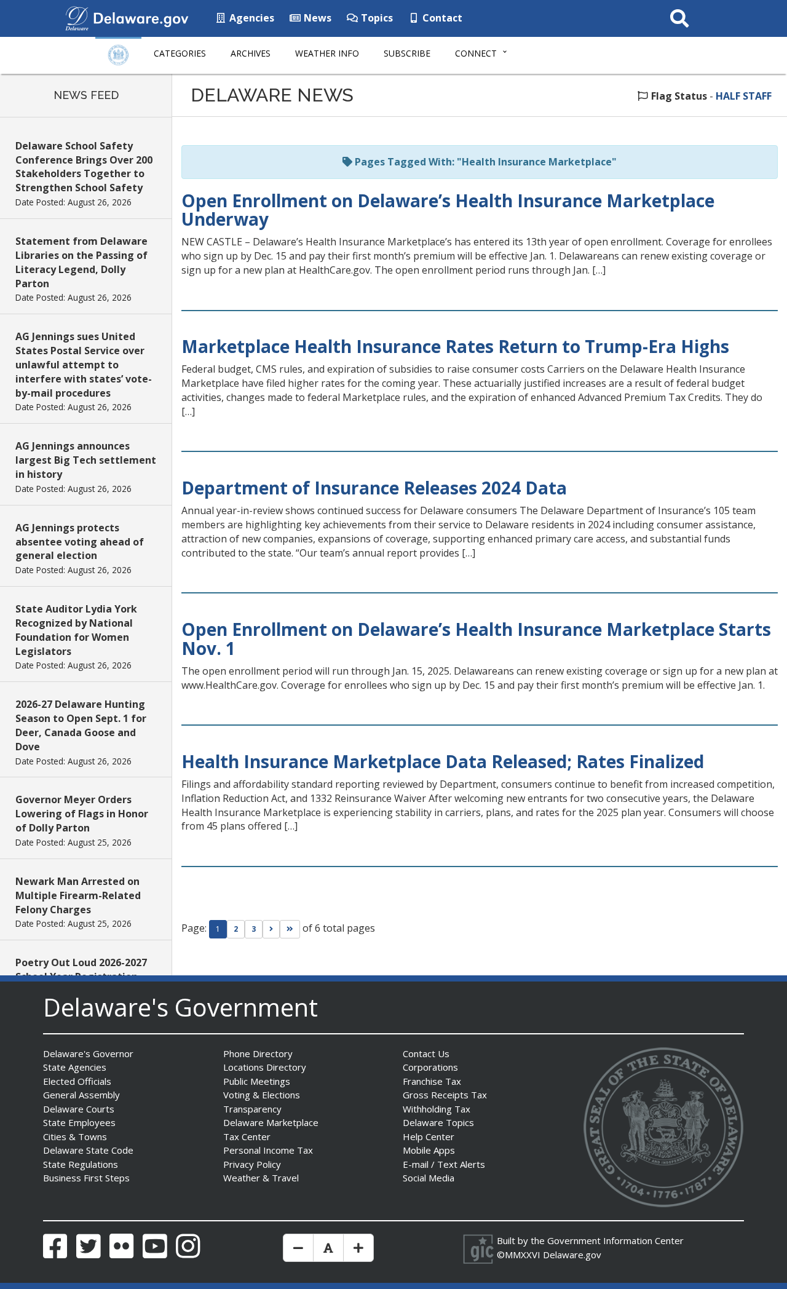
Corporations (430, 1067)
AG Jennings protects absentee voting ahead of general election (79, 542)
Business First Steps (86, 1178)
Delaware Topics (438, 1122)
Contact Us (426, 1053)
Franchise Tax (432, 1081)
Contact (441, 18)
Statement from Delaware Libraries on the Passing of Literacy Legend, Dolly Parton (81, 262)
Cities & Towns (75, 1136)
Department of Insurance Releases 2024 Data (374, 487)
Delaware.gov (572, 1254)
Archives (251, 53)
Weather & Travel (261, 1178)
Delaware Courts (78, 1109)
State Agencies (74, 1067)
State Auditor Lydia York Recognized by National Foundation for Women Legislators (76, 630)
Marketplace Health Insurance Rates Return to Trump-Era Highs (455, 346)
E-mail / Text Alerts (444, 1164)
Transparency (252, 1109)
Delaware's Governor (88, 1053)
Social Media (428, 1178)
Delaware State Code (88, 1150)
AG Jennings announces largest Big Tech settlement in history (85, 460)
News (316, 18)
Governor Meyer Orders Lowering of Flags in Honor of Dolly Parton (81, 814)
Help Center (428, 1136)
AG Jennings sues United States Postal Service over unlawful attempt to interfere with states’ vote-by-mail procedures (83, 364)
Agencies (250, 18)
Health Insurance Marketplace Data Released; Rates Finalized (442, 761)
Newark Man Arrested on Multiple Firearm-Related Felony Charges (78, 895)
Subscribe (407, 53)
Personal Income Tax (268, 1150)
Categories (180, 53)
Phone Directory (258, 1053)
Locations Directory (264, 1067)
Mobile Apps (429, 1150)
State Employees (79, 1122)
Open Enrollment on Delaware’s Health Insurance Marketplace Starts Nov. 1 (476, 638)
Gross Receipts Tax (445, 1095)
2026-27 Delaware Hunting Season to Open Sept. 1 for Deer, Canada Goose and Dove (80, 725)
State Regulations (80, 1164)
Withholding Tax (436, 1109)
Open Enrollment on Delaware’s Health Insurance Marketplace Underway (447, 210)
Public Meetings (256, 1081)
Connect (476, 53)
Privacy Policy (252, 1164)
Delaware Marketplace (270, 1122)
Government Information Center (615, 1240)
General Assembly (81, 1095)
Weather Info (327, 53)
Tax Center (247, 1136)
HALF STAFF (744, 96)
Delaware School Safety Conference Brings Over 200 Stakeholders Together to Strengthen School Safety (83, 167)
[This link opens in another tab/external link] (77, 17)
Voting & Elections (261, 1095)
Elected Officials (77, 1081)
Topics (375, 18)
